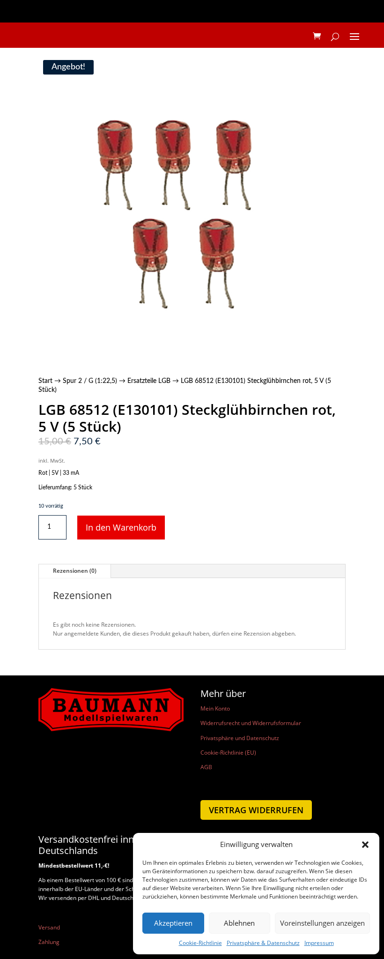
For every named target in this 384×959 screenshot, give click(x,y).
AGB (206, 767)
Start (45, 381)
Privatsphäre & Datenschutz (263, 943)
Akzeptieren (173, 923)
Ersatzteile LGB (148, 381)
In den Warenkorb (121, 527)
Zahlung (48, 942)
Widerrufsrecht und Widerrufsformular (250, 723)
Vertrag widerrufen (256, 810)
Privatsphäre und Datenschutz (239, 738)
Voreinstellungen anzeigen (322, 923)
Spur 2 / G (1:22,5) (90, 381)
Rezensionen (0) (74, 571)
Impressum (319, 943)
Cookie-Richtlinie (200, 943)
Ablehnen (239, 923)
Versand (49, 927)
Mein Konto (215, 708)
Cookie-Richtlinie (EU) (228, 753)
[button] (365, 844)
